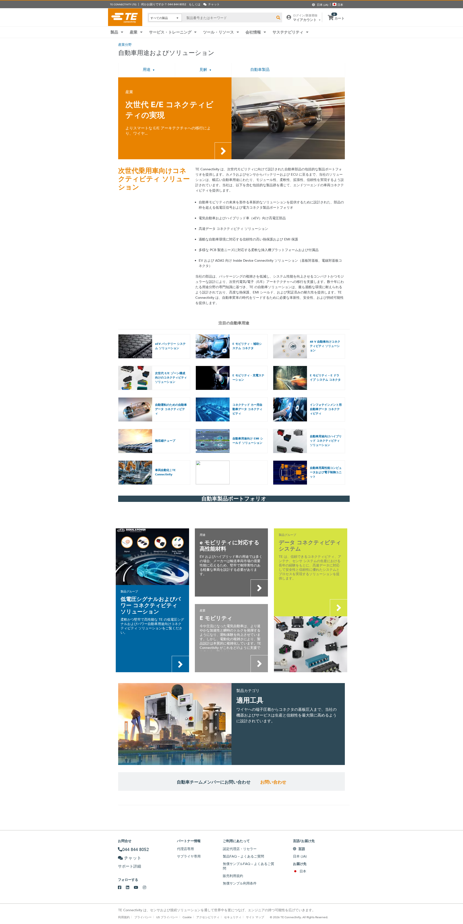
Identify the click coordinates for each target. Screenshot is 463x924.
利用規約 (124, 917)
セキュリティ (232, 917)
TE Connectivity (125, 17)
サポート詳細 (129, 866)
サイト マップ (255, 917)
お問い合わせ (273, 782)
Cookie (187, 917)
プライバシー (143, 917)
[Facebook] (122, 887)
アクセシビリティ (207, 917)
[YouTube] (138, 887)
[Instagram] (147, 887)
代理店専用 (185, 849)
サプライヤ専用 (189, 856)
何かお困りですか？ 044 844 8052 (163, 4)
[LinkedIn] (130, 887)
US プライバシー (167, 917)
